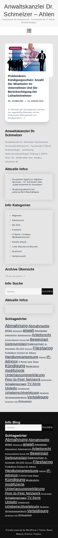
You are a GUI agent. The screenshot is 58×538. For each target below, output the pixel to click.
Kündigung (15, 366)
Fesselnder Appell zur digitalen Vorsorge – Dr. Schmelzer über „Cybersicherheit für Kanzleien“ (27, 182)
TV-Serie (34, 384)
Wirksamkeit (25, 401)
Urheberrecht (24, 389)
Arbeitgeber (40, 331)
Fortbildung (10, 353)
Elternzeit (28, 349)
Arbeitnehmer (11, 335)
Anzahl (27, 53)
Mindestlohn (32, 366)
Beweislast (39, 339)
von (16, 402)
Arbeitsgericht (24, 335)
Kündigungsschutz (32, 61)
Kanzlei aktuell (19, 242)
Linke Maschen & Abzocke (25, 246)
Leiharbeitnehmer (30, 65)
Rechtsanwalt (46, 380)
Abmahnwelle (38, 326)
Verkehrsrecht (19, 256)
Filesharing (43, 348)
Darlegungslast (16, 344)
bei (27, 340)
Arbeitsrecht (15, 48)
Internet (42, 357)
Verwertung (9, 401)
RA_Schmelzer (15, 101)
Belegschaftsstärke (18, 57)
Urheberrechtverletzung (22, 392)
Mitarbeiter (14, 69)
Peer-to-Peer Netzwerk (23, 379)
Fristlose (21, 353)
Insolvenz (16, 230)
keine (30, 362)
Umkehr (11, 388)
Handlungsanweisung (21, 357)
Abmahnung (16, 325)
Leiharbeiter (14, 65)
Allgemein (17, 215)
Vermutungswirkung (16, 397)
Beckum (23, 340)
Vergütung (44, 393)
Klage (11, 61)
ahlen (8, 330)
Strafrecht (17, 251)
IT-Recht (22, 362)
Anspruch (17, 331)
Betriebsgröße (36, 57)
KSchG (19, 61)
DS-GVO (16, 225)
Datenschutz (35, 344)
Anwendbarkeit (16, 53)
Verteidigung (37, 397)
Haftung (32, 353)
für (26, 353)
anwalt (28, 330)
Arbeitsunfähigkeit (12, 340)
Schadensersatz (16, 384)
